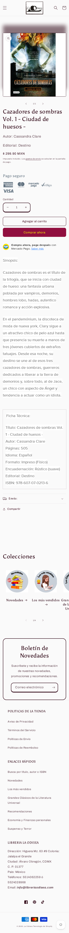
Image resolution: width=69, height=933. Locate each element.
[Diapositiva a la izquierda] (26, 104)
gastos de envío (33, 159)
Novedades (14, 600)
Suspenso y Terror (19, 828)
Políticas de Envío (19, 739)
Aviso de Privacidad (20, 721)
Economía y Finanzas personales (29, 820)
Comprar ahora (34, 232)
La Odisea (28, 926)
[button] (5, 8)
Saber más (37, 248)
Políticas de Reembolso (23, 747)
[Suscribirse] (53, 687)
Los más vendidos (46, 600)
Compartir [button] (13, 509)
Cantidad (8, 199)
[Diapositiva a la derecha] (43, 104)
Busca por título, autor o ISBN (27, 771)
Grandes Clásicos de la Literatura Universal (29, 800)
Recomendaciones (20, 811)
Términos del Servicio (22, 730)
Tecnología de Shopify (42, 926)
